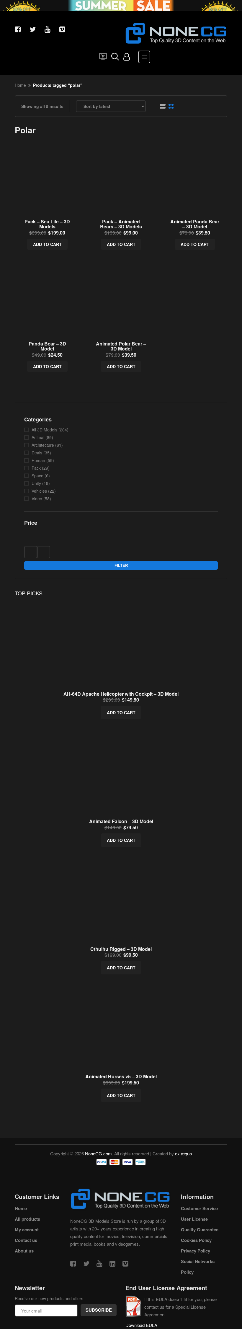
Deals (37, 453)
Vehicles (39, 491)
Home (20, 85)
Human (38, 460)
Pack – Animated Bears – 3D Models (121, 224)
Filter (121, 565)
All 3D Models (44, 430)
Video (37, 498)
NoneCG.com (98, 1153)
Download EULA (141, 1325)
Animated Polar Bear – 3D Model (121, 346)
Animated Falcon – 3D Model (121, 821)
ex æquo (183, 1153)
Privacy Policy (195, 1250)
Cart (101, 58)
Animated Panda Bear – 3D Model (194, 224)
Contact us (26, 1240)
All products (27, 1219)
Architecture (43, 445)
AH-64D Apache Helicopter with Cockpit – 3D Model (121, 693)
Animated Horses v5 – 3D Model (121, 1076)
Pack (36, 468)
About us (24, 1250)
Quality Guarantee (199, 1229)
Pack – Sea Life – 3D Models (47, 224)
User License (194, 1219)
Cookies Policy (196, 1240)
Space (37, 476)
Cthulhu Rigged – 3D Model (121, 949)
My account (27, 1229)
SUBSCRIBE (99, 1310)
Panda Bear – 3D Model (47, 346)
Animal (38, 437)
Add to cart (47, 244)
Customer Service (199, 1208)
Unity (36, 483)
